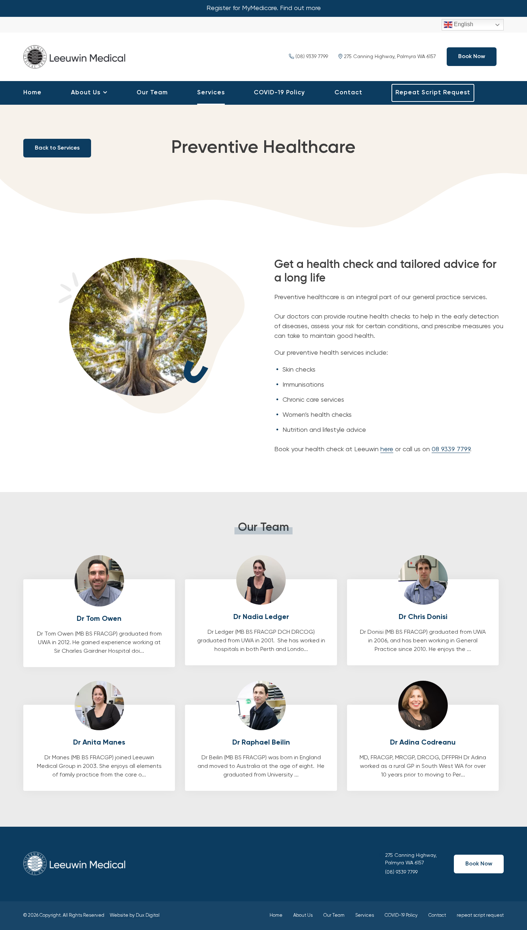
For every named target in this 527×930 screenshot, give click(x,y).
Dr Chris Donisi (423, 622)
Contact (348, 93)
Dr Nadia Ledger (261, 622)
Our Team (152, 93)
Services (211, 93)
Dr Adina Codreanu (423, 747)
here (386, 449)
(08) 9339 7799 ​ (311, 56)
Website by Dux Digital (135, 915)
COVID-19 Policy (279, 93)
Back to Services (57, 148)
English (462, 24)
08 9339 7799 (451, 449)
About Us (85, 93)
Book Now (471, 57)
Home (32, 93)
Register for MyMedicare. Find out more (263, 8)
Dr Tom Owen (99, 623)
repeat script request (432, 93)
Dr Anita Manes (99, 747)
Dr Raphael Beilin (261, 747)
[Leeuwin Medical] (77, 56)
